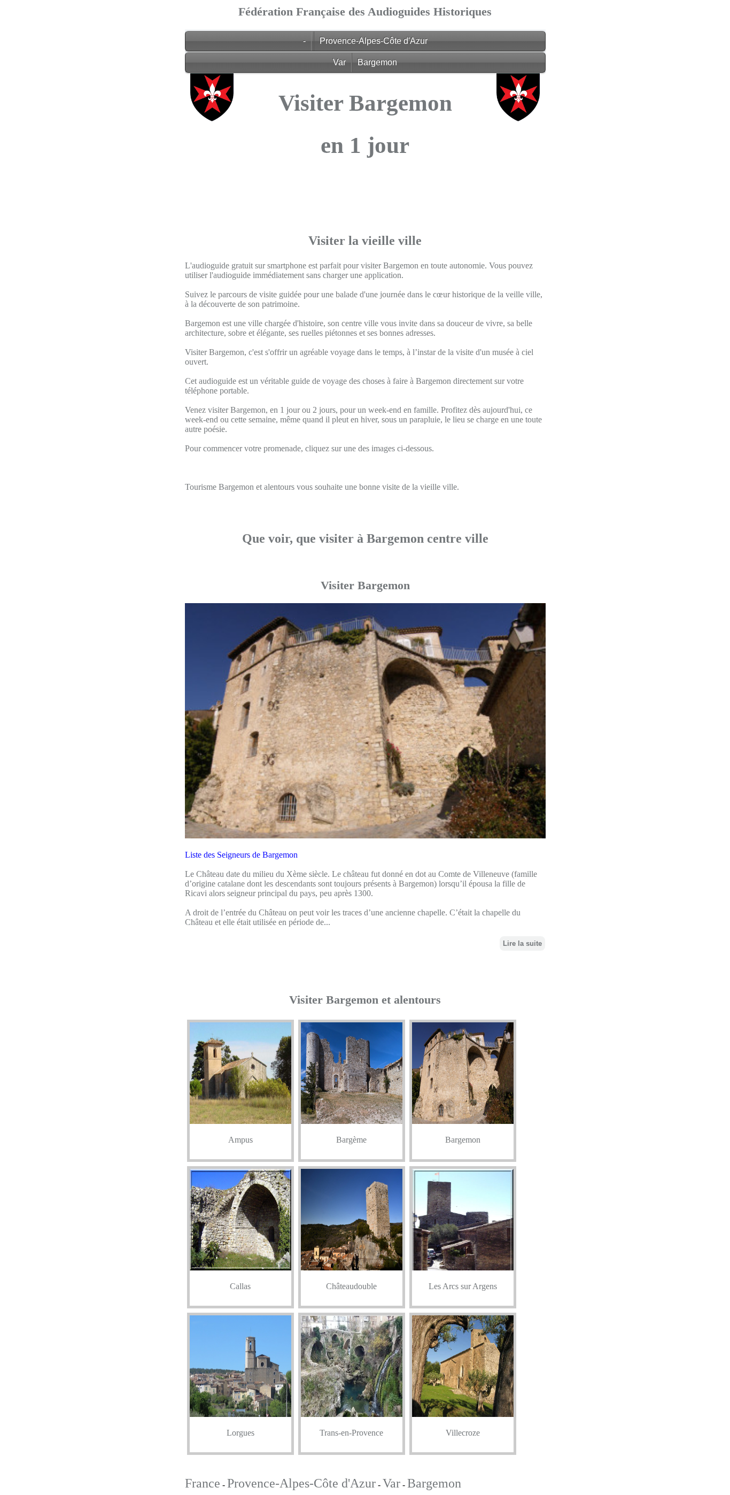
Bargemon (377, 62)
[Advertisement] (365, 249)
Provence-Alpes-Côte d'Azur (374, 40)
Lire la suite (522, 943)
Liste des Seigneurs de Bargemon (241, 854)
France (202, 1483)
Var (339, 62)
